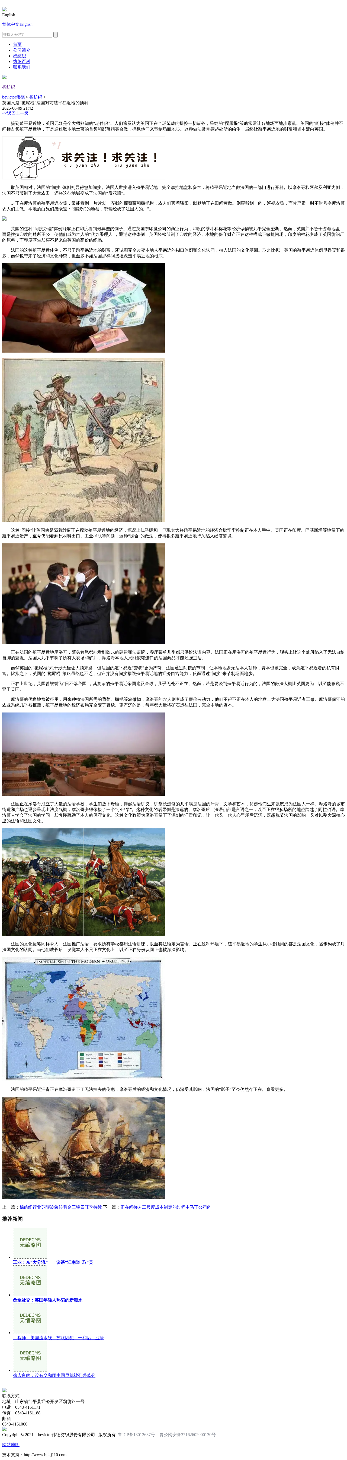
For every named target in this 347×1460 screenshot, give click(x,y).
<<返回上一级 (15, 113)
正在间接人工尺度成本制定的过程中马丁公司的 (165, 1207)
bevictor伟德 (13, 97)
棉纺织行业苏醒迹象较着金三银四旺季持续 (61, 1207)
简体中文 (11, 24)
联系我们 (21, 67)
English (26, 24)
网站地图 (11, 1444)
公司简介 (21, 50)
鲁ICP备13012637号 (136, 1434)
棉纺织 (19, 55)
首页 (17, 44)
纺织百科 (21, 61)
